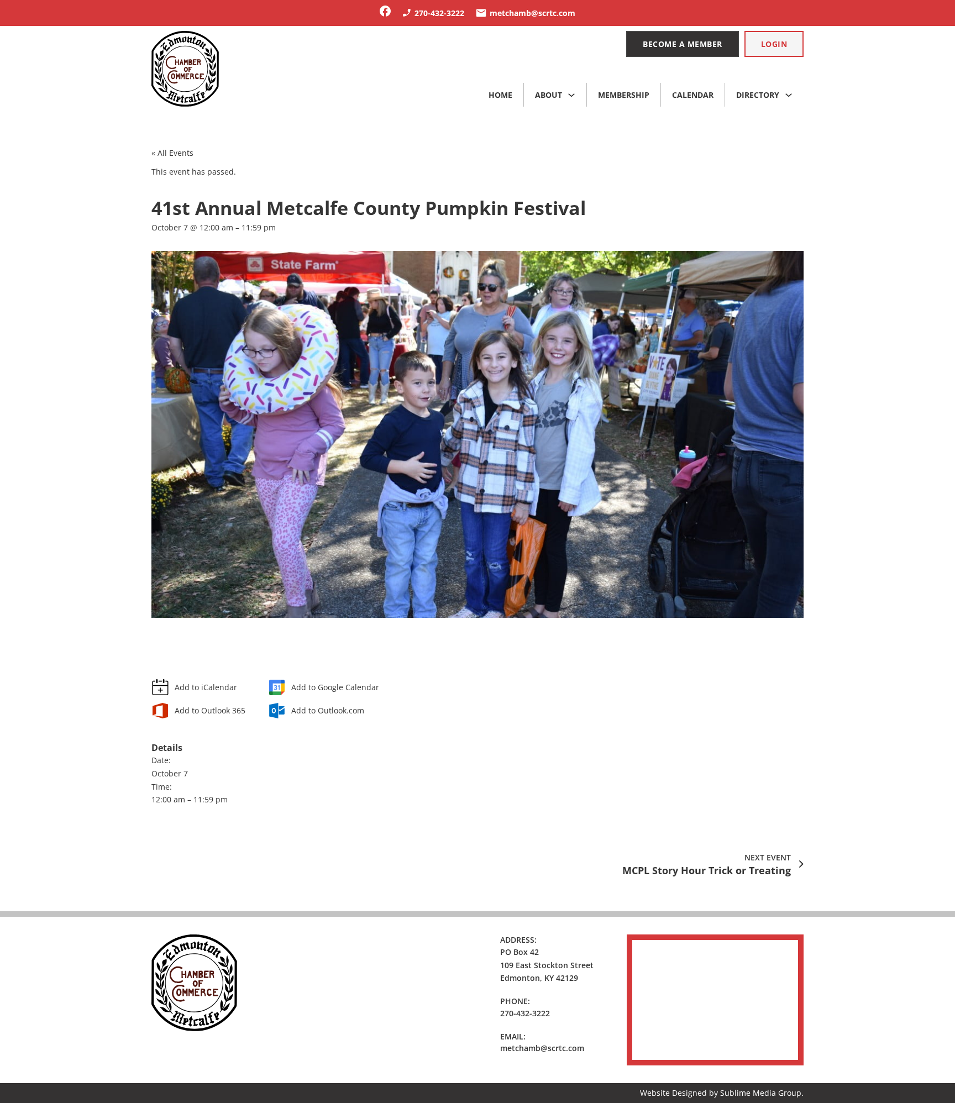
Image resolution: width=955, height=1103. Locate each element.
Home (500, 95)
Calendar (692, 95)
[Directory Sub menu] (789, 95)
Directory (757, 95)
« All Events (172, 153)
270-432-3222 (525, 1013)
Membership (623, 95)
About (548, 95)
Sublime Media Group (760, 1093)
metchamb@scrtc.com (542, 1048)
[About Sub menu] (571, 95)
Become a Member (682, 44)
